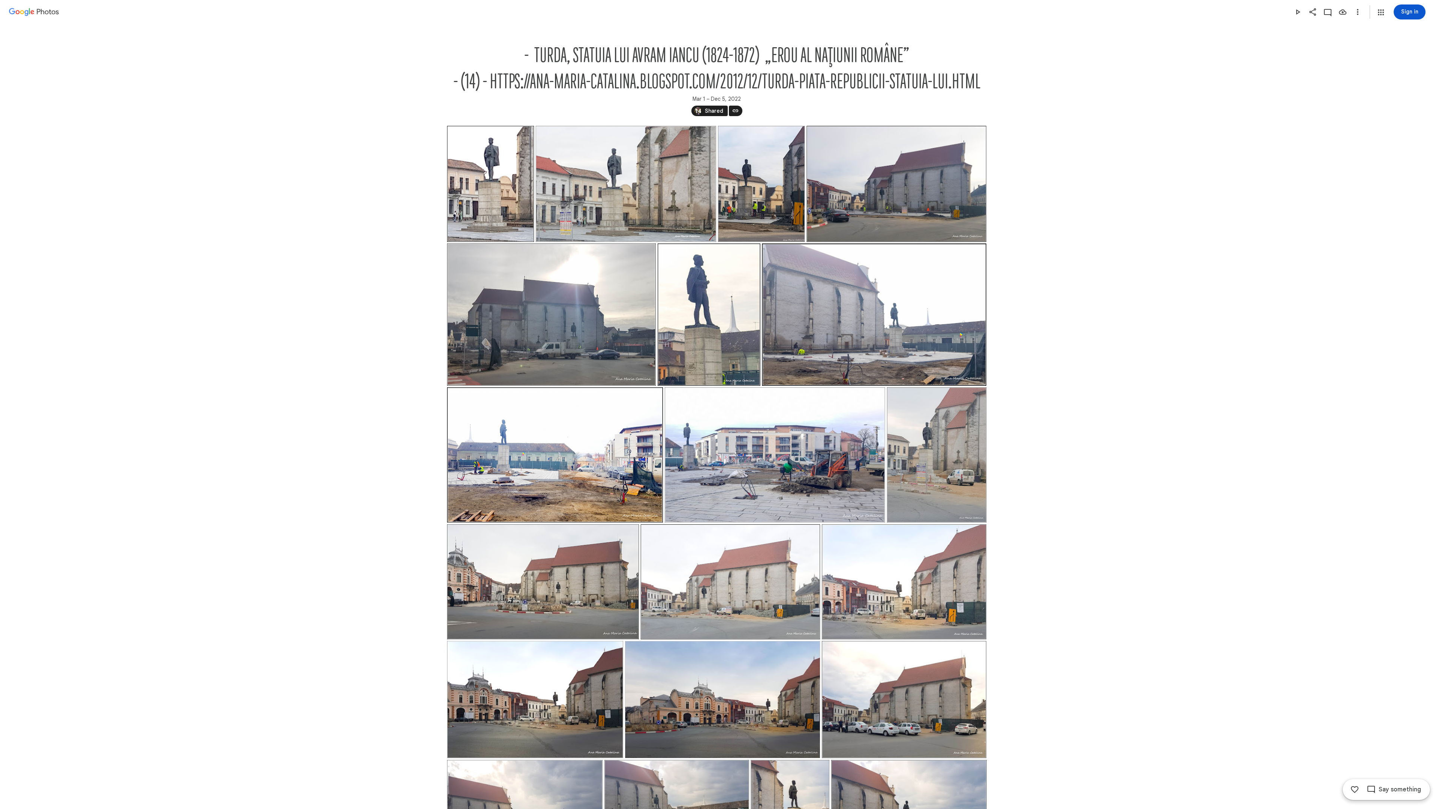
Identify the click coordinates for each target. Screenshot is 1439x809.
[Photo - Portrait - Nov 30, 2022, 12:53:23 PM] (708, 314)
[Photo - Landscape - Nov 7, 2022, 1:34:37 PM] (722, 699)
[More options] (1357, 11)
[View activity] (1327, 11)
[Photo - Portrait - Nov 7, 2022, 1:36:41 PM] (936, 454)
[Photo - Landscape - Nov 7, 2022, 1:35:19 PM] (730, 581)
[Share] (1312, 11)
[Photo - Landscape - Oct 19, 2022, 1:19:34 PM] (904, 699)
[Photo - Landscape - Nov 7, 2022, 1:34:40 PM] (535, 699)
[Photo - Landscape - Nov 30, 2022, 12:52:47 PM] (874, 314)
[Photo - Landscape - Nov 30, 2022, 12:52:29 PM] (555, 454)
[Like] (1354, 789)
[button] (1380, 12)
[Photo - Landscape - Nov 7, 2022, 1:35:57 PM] (543, 581)
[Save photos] (1342, 11)
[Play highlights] (1298, 12)
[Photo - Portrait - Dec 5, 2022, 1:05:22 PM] (490, 184)
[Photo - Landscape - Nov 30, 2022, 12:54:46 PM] (551, 314)
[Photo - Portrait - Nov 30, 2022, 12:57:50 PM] (761, 184)
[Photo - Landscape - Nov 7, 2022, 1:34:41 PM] (904, 581)
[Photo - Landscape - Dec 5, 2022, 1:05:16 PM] (626, 184)
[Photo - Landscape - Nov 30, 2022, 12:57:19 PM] (896, 184)
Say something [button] (1400, 789)
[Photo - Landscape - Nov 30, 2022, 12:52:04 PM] (774, 454)
